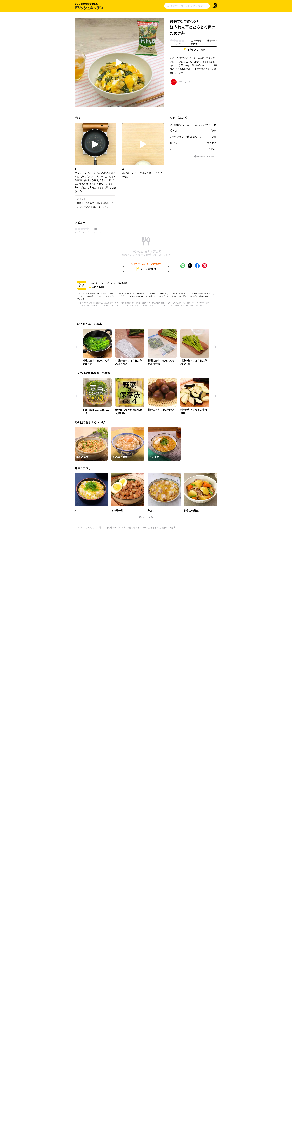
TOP (77, 527)
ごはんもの (88, 527)
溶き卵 (173, 130)
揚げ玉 (173, 143)
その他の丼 (111, 527)
